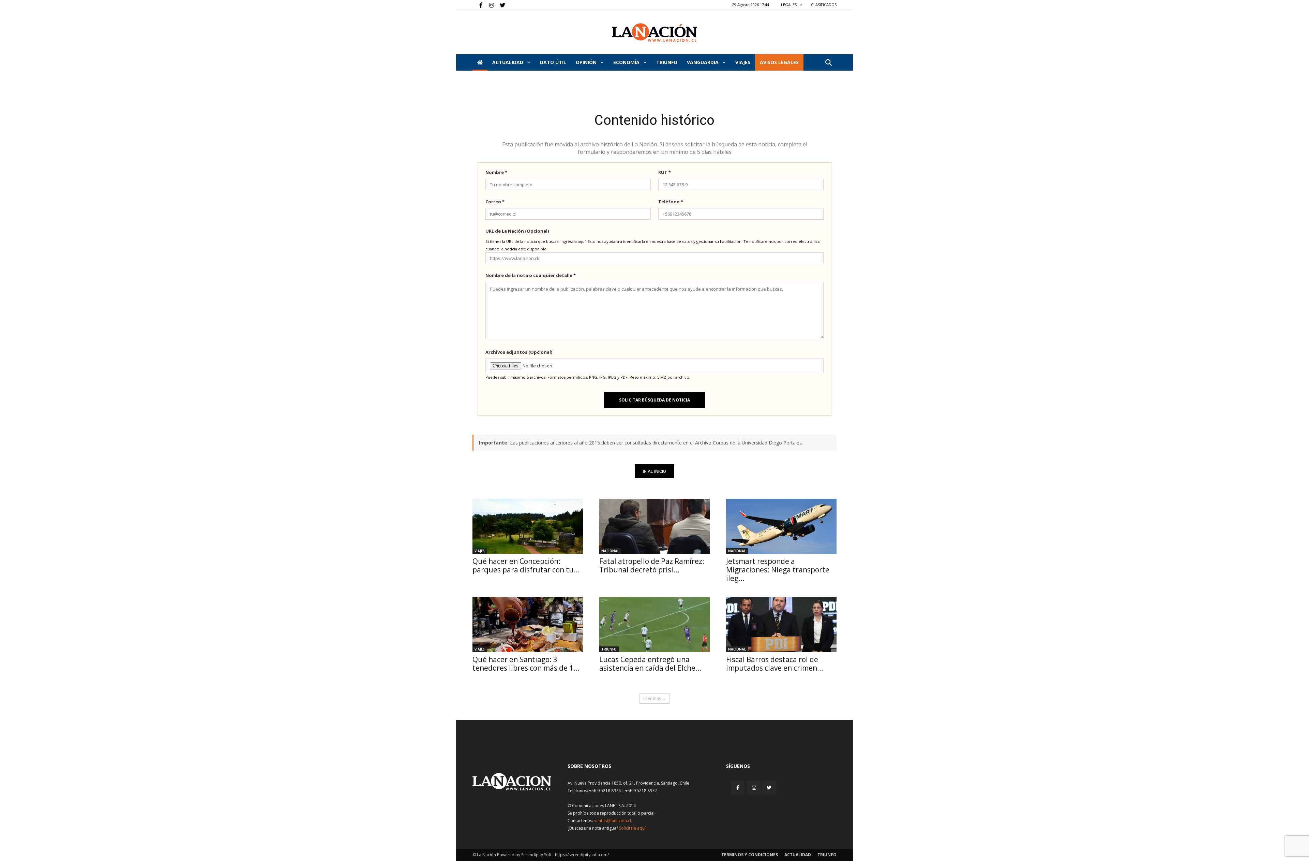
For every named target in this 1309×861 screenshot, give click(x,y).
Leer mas (652, 698)
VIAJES (742, 62)
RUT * (664, 172)
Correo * (495, 202)
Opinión (587, 62)
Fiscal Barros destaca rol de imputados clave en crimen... (774, 664)
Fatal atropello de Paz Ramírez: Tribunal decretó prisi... (651, 565)
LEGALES (789, 4)
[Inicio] (479, 62)
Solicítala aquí (632, 828)
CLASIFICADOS (824, 4)
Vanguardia (703, 62)
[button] (828, 63)
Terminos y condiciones (749, 855)
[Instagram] (489, 5)
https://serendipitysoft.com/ (582, 855)
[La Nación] (654, 32)
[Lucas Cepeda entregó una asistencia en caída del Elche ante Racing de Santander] (654, 624)
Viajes (480, 551)
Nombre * (496, 172)
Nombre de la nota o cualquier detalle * (530, 275)
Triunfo (666, 62)
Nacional (610, 551)
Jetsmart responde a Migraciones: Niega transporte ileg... (777, 569)
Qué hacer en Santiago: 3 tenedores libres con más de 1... (526, 664)
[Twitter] (500, 5)
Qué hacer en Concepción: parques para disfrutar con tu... (526, 565)
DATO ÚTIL (553, 62)
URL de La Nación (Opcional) (517, 231)
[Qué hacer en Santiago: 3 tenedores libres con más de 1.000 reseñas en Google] (527, 624)
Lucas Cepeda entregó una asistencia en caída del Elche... (650, 664)
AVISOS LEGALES (779, 62)
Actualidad (508, 62)
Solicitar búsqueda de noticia (654, 400)
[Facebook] (477, 5)
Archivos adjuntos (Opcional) (518, 352)
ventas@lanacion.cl (612, 820)
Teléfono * (670, 202)
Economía (627, 62)
